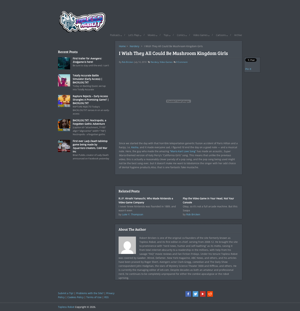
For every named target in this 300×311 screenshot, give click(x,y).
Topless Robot (66, 307)
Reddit (210, 294)
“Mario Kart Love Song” (183, 151)
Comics (181, 35)
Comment (182, 62)
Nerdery (134, 46)
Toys (166, 35)
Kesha (134, 147)
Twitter (195, 294)
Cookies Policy (75, 297)
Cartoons (221, 35)
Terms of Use (94, 297)
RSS (106, 297)
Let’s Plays (133, 35)
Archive (238, 35)
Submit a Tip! (65, 293)
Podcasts (115, 35)
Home (122, 46)
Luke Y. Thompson (132, 214)
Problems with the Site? (89, 293)
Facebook (188, 294)
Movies (151, 35)
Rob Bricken (127, 62)
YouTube (203, 294)
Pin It (248, 69)
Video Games (200, 35)
